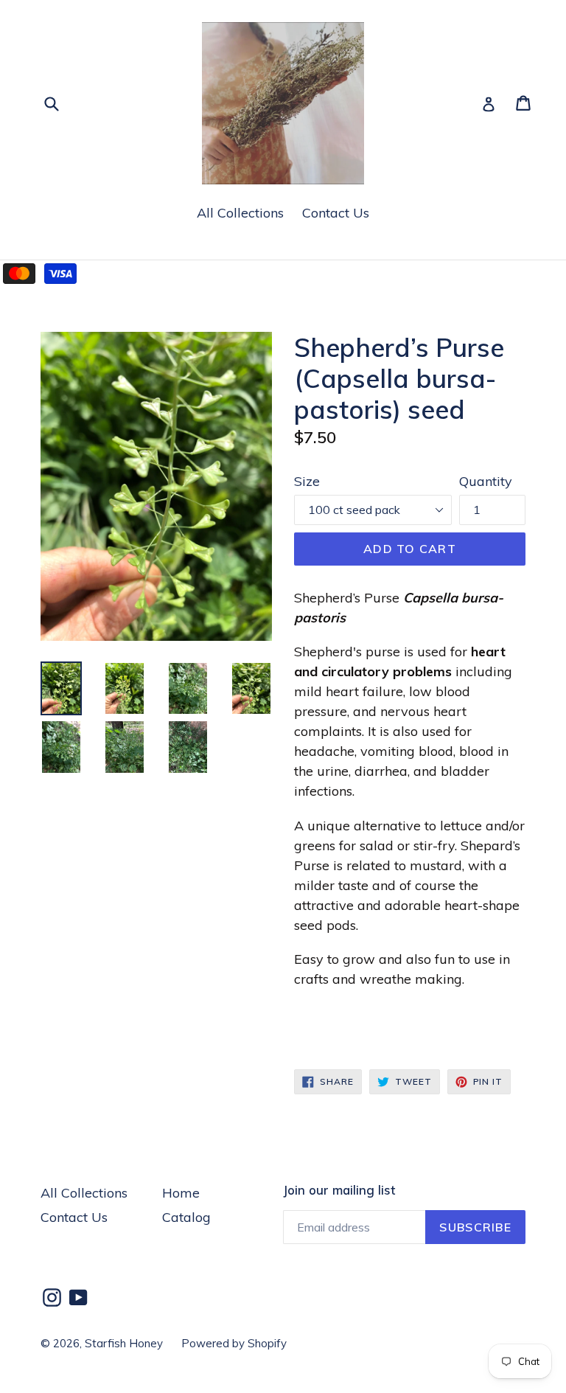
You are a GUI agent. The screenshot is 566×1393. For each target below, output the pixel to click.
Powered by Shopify (234, 1343)
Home (181, 1192)
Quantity (485, 481)
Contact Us (335, 212)
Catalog (186, 1217)
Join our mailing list (339, 1190)
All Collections (240, 212)
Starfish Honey (124, 1343)
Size (307, 481)
